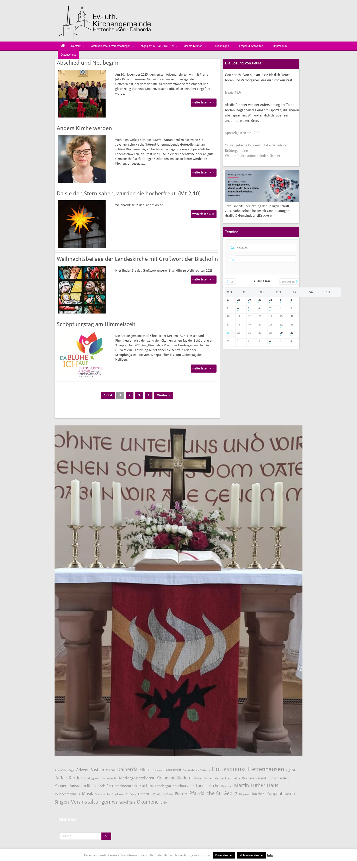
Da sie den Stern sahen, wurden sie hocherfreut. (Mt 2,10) (129, 193)
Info (270, 855)
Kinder (75, 777)
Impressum (280, 46)
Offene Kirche (102, 794)
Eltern (145, 769)
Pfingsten (244, 794)
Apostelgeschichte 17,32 (242, 133)
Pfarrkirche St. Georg (213, 793)
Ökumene (148, 802)
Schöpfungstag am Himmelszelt (96, 324)
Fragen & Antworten (251, 46)
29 (249, 299)
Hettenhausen (266, 769)
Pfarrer (181, 794)
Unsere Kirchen (193, 46)
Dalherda (127, 769)
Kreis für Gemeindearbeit (117, 786)
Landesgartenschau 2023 (174, 786)
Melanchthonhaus (67, 794)
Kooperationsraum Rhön (75, 786)
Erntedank (157, 770)
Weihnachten (123, 802)
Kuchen (146, 785)
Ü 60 (164, 802)
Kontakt (76, 46)
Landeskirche (207, 786)
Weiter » (163, 395)
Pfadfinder (167, 794)
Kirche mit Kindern (174, 777)
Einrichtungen (221, 46)
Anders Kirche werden (84, 128)
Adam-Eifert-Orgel (64, 770)
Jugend (290, 770)
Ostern (143, 794)
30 (259, 299)
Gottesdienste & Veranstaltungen (110, 46)
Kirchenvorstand (254, 778)
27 (228, 299)
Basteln (97, 769)
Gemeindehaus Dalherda (196, 770)
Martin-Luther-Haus (256, 785)
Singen (62, 802)
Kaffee (61, 777)
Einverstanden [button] (224, 855)
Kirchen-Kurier (203, 778)
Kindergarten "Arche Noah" (100, 778)
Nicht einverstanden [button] (251, 855)
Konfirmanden (278, 778)
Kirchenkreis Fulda (227, 778)
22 (281, 324)
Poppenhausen (280, 793)
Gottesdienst (229, 769)
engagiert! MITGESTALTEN (157, 46)
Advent (82, 769)
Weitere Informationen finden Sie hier (252, 156)
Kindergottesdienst (136, 777)
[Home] (63, 46)
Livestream (226, 786)
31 (270, 299)
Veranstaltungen (90, 802)
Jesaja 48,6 (233, 92)
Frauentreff (172, 770)
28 (238, 299)
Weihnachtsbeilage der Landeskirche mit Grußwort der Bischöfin (137, 259)
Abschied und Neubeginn (88, 62)
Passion (156, 794)
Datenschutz (68, 54)
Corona (110, 770)
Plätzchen (257, 794)
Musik (87, 793)
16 (291, 316)
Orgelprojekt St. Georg (124, 794)
